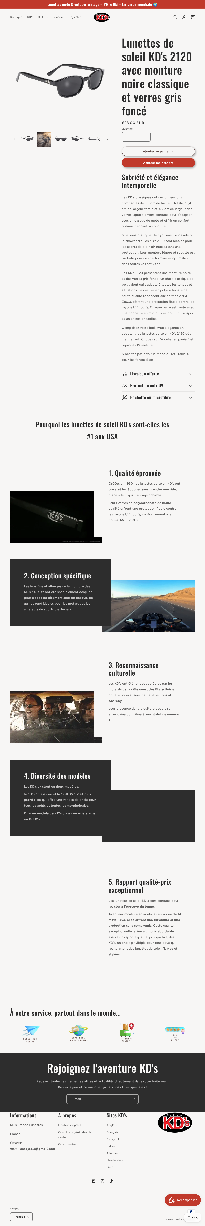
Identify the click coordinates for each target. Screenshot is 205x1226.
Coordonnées (67, 1144)
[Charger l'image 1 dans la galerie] (27, 139)
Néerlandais (115, 1160)
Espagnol (113, 1139)
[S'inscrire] (133, 1099)
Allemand (113, 1153)
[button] (175, 17)
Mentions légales (69, 1125)
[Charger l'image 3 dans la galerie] (60, 139)
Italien (111, 1146)
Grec (110, 1167)
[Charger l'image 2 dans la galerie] (44, 139)
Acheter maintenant (158, 163)
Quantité (127, 128)
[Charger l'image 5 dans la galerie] (94, 139)
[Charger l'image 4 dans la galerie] (77, 139)
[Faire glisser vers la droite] (107, 139)
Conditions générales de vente (74, 1135)
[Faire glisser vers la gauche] (14, 139)
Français (112, 1132)
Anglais (112, 1125)
